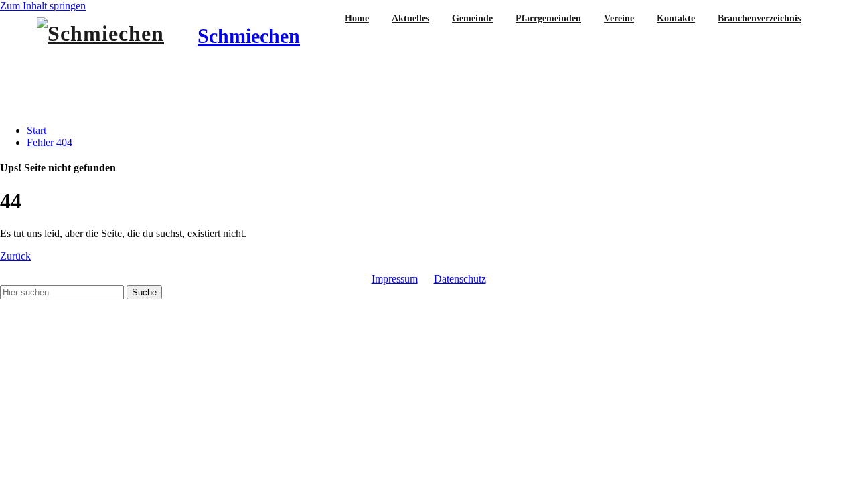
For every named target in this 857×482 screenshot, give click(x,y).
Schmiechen (249, 36)
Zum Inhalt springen (43, 5)
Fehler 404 (49, 142)
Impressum (395, 279)
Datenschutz (460, 279)
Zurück (15, 256)
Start (36, 130)
